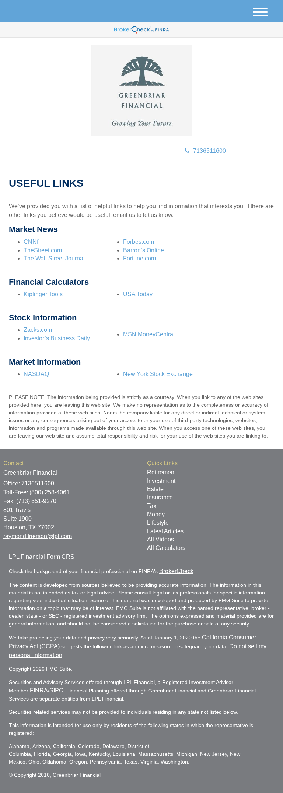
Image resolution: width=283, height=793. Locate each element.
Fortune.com (139, 258)
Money (156, 514)
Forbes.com (138, 242)
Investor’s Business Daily (57, 338)
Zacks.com (38, 330)
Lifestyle (158, 523)
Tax (151, 506)
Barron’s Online (143, 250)
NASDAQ (36, 374)
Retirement (161, 472)
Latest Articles (165, 531)
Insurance (160, 497)
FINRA (39, 690)
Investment (161, 481)
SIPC (56, 690)
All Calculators (166, 548)
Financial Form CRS (47, 557)
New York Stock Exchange (158, 374)
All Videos (160, 539)
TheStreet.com (43, 250)
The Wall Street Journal (54, 258)
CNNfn (33, 242)
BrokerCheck (176, 571)
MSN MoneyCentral (149, 334)
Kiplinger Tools (43, 294)
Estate (155, 489)
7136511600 (209, 151)
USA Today (138, 294)
